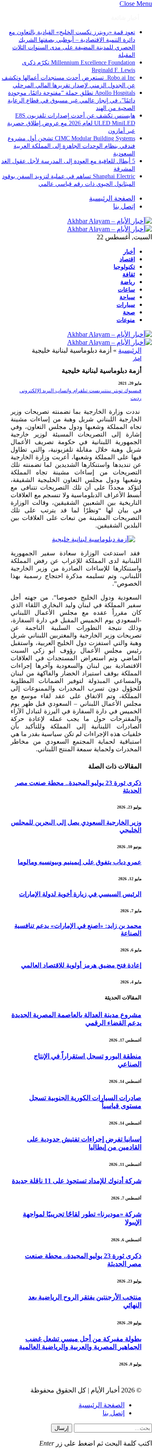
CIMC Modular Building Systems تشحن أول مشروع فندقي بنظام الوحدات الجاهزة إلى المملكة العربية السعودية (71, 146)
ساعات (126, 289)
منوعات (126, 319)
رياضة (127, 281)
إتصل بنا (124, 206)
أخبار (129, 251)
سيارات (126, 304)
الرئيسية (129, 350)
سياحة (127, 297)
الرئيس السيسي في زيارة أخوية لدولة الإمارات (80, 894)
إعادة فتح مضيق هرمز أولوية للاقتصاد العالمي (81, 965)
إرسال (61, 1428)
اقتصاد (127, 259)
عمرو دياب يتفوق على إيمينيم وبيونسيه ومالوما (79, 862)
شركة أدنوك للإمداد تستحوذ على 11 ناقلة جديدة (76, 1180)
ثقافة (128, 274)
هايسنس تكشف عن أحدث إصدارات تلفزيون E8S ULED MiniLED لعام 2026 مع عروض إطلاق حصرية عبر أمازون (71, 123)
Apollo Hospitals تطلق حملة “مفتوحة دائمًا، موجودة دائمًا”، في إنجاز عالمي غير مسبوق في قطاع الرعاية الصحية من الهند (71, 100)
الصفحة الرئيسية (112, 198)
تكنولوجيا (124, 266)
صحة (129, 312)
